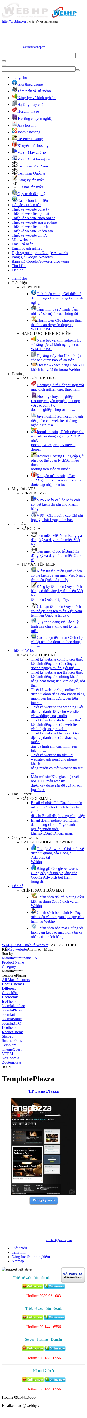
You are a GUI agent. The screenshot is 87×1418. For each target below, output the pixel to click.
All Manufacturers (16, 980)
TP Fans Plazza (43, 1091)
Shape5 (7, 1036)
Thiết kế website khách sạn (32, 231)
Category (9, 967)
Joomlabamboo (13, 1006)
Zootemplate (11, 1062)
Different (9, 988)
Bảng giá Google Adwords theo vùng (40, 261)
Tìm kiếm (19, 266)
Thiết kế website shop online (33, 218)
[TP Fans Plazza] (43, 1194)
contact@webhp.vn (34, 47)
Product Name (13, 962)
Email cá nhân (22, 244)
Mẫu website (21, 240)
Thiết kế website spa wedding (34, 222)
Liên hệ (17, 270)
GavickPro (10, 993)
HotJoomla (10, 997)
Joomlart (8, 1014)
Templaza (9, 1045)
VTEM (7, 1054)
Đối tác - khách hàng (28, 205)
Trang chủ (19, 77)
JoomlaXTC (11, 1023)
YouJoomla (10, 1058)
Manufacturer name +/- (19, 958)
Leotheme (9, 1027)
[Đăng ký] (43, 1204)
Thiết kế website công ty (30, 209)
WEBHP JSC (12, 945)
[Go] (4, 61)
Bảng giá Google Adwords (32, 257)
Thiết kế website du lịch (30, 227)
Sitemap (18, 1261)
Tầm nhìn (19, 1252)
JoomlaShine (12, 1019)
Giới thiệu (19, 1248)
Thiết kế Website (24, 650)
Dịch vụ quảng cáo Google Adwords (40, 253)
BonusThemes (13, 984)
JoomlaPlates (12, 1010)
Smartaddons (12, 1041)
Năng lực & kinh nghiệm (31, 1257)
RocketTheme (12, 1032)
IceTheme (9, 1001)
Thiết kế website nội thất (30, 213)
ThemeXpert (11, 1049)
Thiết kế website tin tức (29, 235)
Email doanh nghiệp (27, 248)
